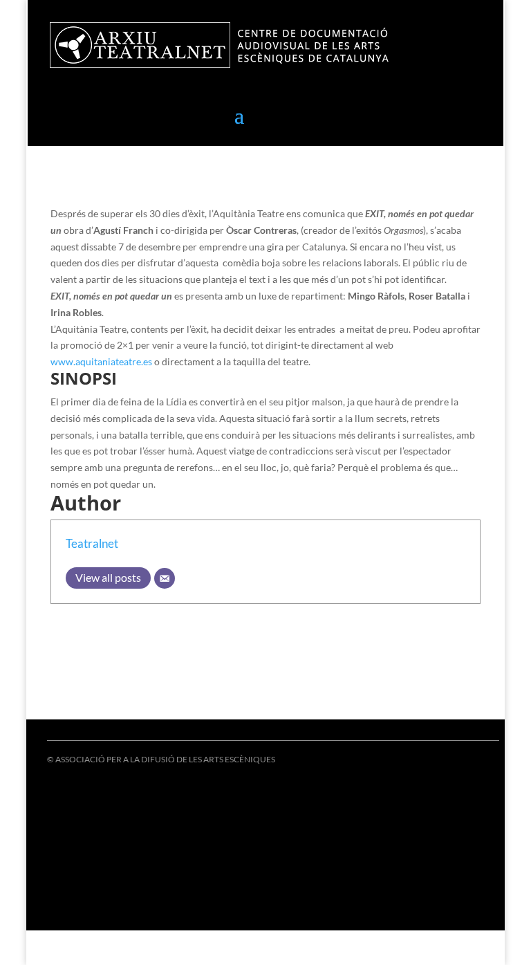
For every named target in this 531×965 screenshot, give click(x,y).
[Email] (164, 578)
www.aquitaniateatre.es (102, 361)
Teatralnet (92, 543)
